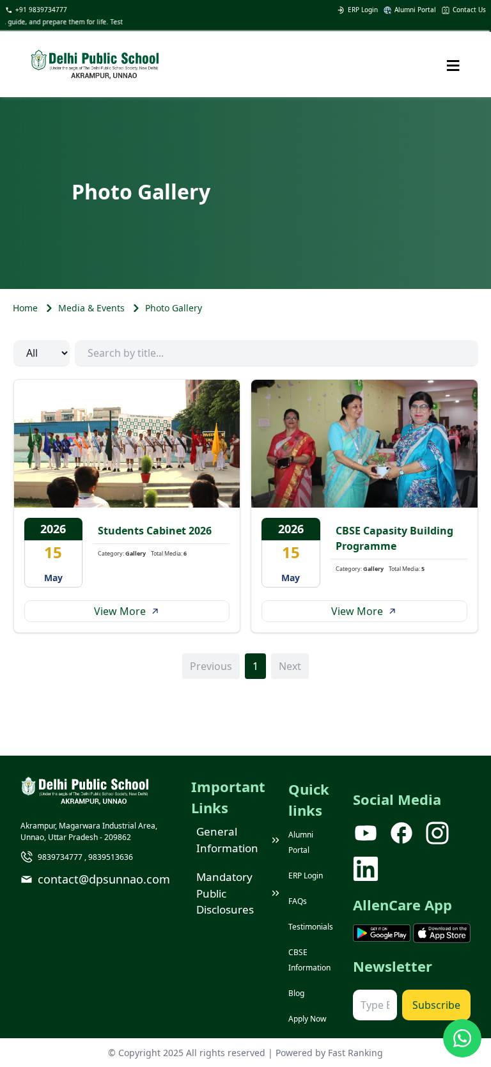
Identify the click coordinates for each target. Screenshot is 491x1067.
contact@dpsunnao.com (104, 879)
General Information (227, 839)
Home (25, 308)
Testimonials (310, 926)
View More (120, 611)
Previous (211, 666)
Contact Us (469, 9)
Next (290, 666)
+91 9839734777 (41, 9)
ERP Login (363, 9)
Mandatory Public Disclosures (225, 893)
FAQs (297, 901)
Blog (296, 993)
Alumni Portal (415, 9)
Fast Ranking (355, 1053)
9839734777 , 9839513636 (85, 857)
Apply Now (307, 1018)
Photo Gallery (173, 308)
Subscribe (436, 1005)
